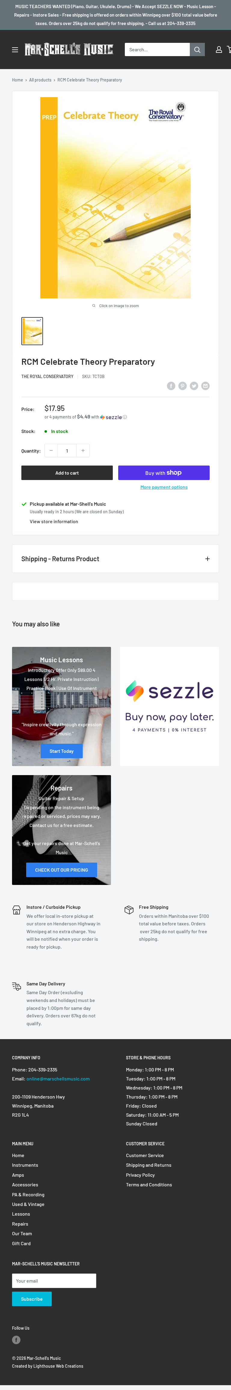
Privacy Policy (140, 1175)
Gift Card (21, 1243)
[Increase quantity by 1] (83, 450)
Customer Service (145, 1155)
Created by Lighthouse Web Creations (47, 1366)
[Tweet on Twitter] (194, 385)
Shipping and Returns (148, 1165)
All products (40, 79)
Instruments (25, 1165)
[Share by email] (205, 385)
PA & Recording (28, 1194)
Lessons (21, 1214)
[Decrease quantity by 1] (51, 450)
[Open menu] (15, 49)
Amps (18, 1175)
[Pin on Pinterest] (182, 385)
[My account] (219, 49)
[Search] (197, 49)
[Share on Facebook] (171, 385)
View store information (54, 521)
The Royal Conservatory (47, 376)
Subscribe (32, 1299)
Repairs (20, 1223)
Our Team (22, 1233)
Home (17, 79)
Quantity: (31, 450)
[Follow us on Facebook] (16, 1339)
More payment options (164, 487)
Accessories (25, 1184)
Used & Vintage (28, 1204)
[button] (127, 417)
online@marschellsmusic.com (58, 1078)
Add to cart (67, 473)
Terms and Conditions (149, 1184)
